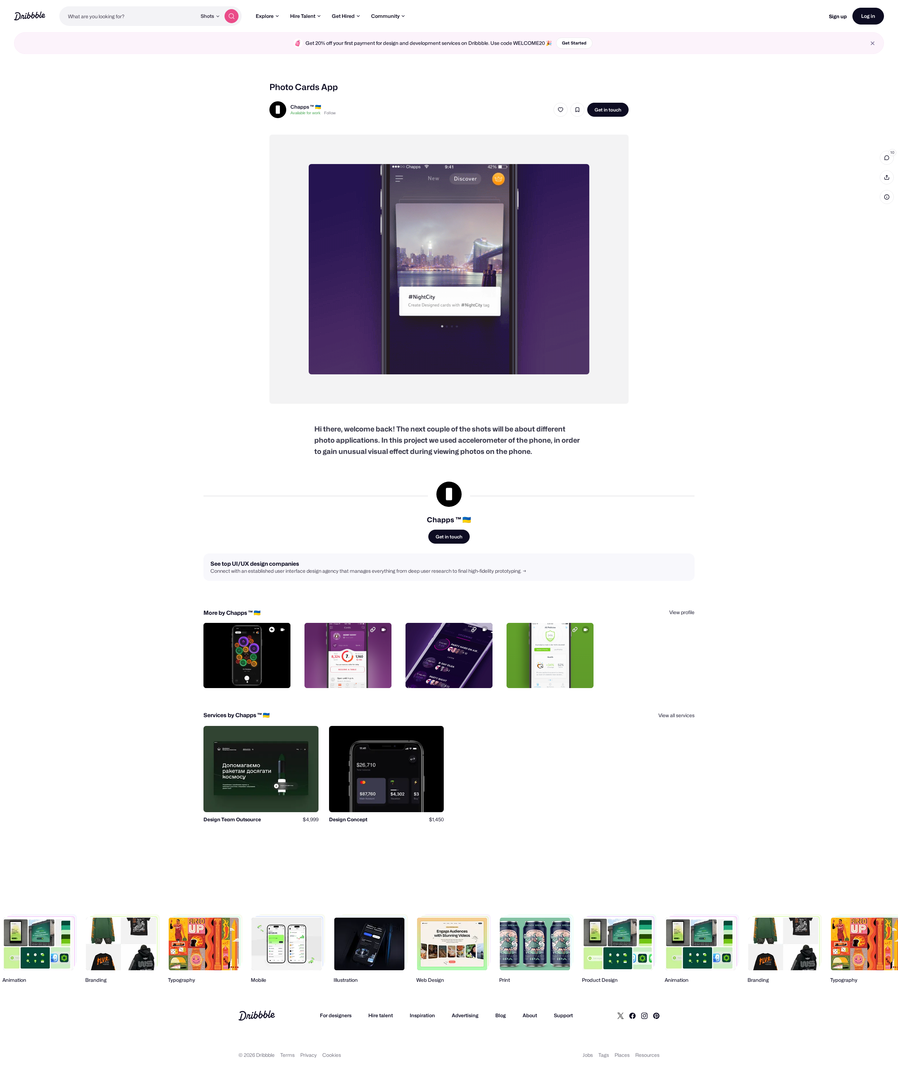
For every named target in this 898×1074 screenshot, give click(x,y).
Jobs (588, 1055)
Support (563, 1015)
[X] (620, 1015)
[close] (872, 43)
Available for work (305, 113)
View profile (682, 612)
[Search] (231, 16)
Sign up (838, 16)
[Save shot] (577, 110)
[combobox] (128, 16)
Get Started (574, 43)
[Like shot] (561, 110)
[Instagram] (644, 1015)
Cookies (331, 1055)
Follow (330, 112)
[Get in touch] (249, 675)
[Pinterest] (656, 1015)
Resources (647, 1055)
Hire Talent (302, 16)
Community (385, 16)
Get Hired (343, 16)
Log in (868, 16)
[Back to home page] (29, 16)
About (530, 1015)
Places (622, 1055)
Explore (265, 16)
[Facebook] (632, 1015)
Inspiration (422, 1015)
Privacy (308, 1055)
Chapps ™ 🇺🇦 (305, 107)
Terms (287, 1055)
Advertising (465, 1015)
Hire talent (380, 1015)
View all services (676, 715)
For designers (335, 1015)
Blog (500, 1015)
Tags (603, 1055)
